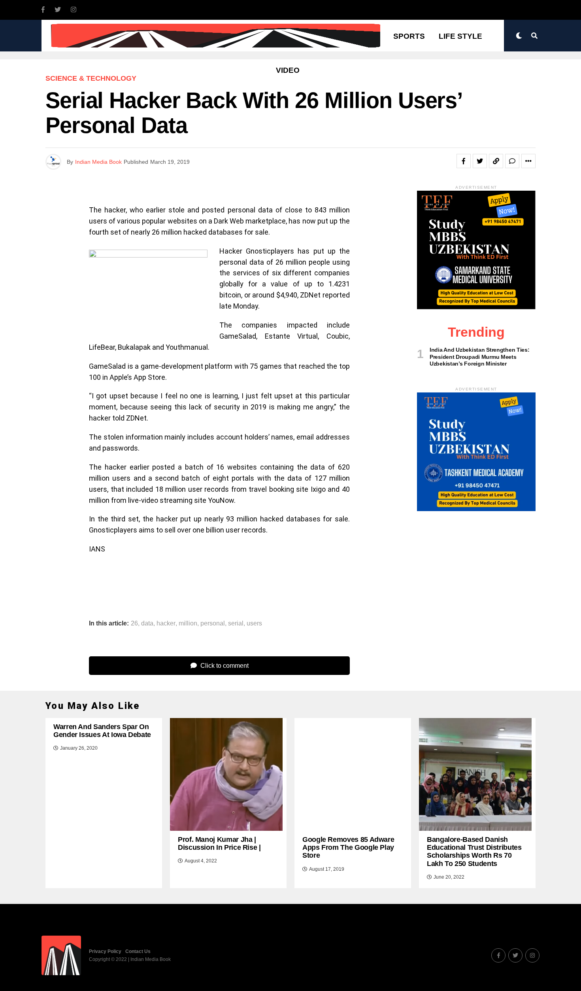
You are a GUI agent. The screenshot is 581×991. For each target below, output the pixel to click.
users (254, 623)
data (147, 623)
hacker (166, 623)
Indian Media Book (98, 162)
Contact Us (138, 951)
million (188, 623)
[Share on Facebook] (463, 161)
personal (212, 623)
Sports (409, 36)
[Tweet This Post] (480, 161)
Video (288, 70)
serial (235, 623)
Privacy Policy (105, 951)
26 (134, 623)
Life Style (460, 36)
